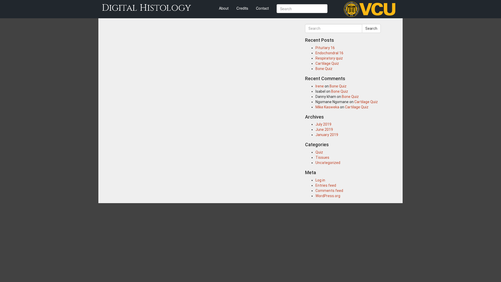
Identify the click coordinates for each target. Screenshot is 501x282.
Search (371, 28)
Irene (319, 86)
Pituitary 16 (325, 48)
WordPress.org (327, 196)
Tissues (322, 157)
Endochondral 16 (329, 53)
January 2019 (326, 135)
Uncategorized (327, 163)
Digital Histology (146, 8)
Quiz (319, 152)
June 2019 (324, 129)
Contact (262, 8)
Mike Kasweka (327, 107)
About (224, 8)
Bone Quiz (323, 69)
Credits (242, 8)
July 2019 (323, 124)
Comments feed (329, 191)
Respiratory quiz (329, 58)
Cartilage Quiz (327, 63)
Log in (320, 180)
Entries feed (325, 185)
